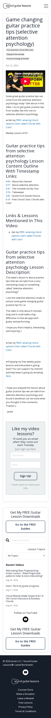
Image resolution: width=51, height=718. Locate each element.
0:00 (8, 181)
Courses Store (25, 689)
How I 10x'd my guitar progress (22, 586)
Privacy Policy (25, 706)
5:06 (8, 195)
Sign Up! (25, 476)
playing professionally (15, 54)
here (8, 376)
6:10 (8, 199)
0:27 (8, 185)
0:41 (8, 188)
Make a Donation (25, 693)
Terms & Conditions (25, 711)
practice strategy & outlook (18, 59)
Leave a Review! (25, 698)
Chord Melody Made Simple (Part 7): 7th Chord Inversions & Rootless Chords (25, 599)
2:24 (8, 192)
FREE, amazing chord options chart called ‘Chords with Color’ (23, 124)
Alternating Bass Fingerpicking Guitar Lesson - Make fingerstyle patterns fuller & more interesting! (24, 573)
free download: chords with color (20, 50)
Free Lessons (26, 702)
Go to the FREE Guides (25, 526)
